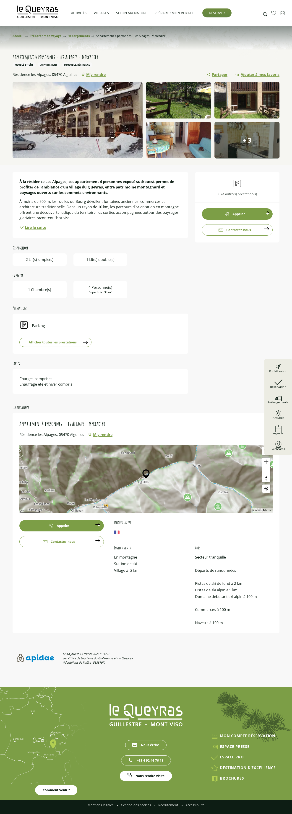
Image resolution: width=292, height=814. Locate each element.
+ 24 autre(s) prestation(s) (237, 194)
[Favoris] (274, 12)
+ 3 (246, 140)
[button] (263, 13)
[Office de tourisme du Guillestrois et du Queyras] (37, 14)
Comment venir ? (56, 790)
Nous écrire (150, 745)
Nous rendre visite (150, 776)
